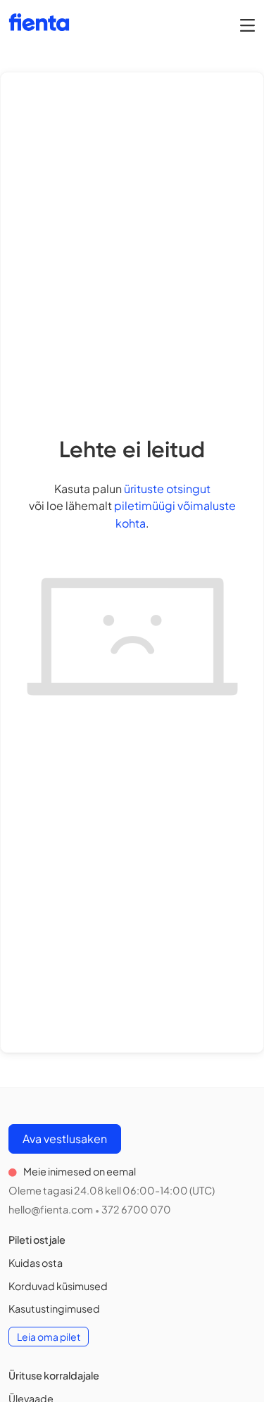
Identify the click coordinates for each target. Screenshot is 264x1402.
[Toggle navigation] (247, 24)
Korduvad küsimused (58, 1286)
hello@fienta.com (50, 1209)
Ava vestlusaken (65, 1138)
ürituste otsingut (167, 488)
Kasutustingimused (54, 1308)
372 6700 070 (136, 1209)
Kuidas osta (35, 1262)
